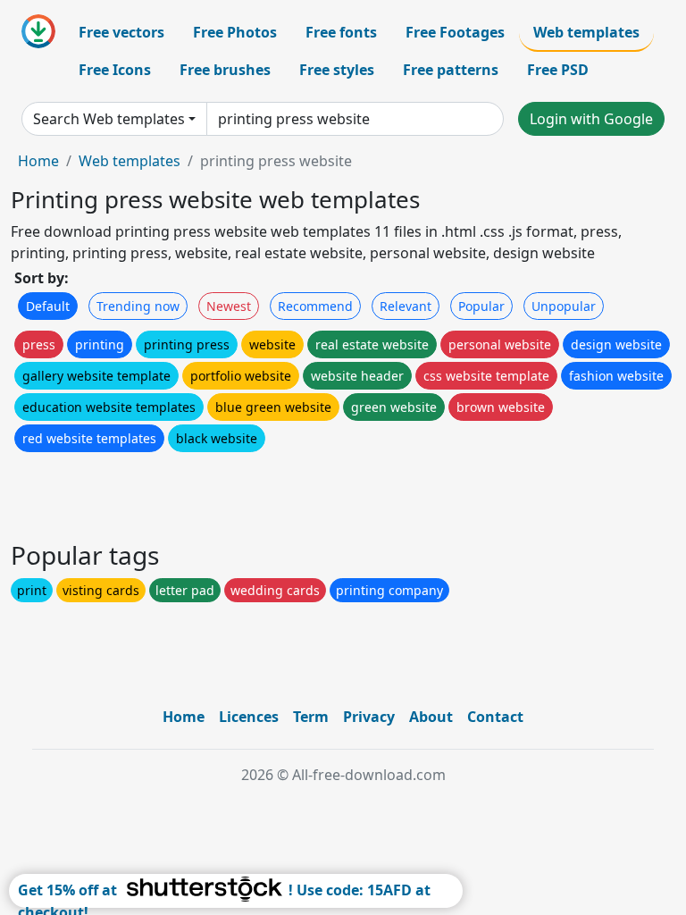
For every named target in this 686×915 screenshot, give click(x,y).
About (431, 716)
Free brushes (225, 70)
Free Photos (235, 32)
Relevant (405, 306)
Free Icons (115, 70)
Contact (495, 716)
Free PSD (558, 70)
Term (311, 716)
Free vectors (121, 32)
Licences (249, 716)
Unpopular (563, 306)
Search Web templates (109, 119)
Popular (481, 306)
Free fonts (341, 32)
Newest (228, 306)
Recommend (315, 306)
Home (38, 161)
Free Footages (455, 32)
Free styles (336, 70)
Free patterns (450, 70)
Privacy (369, 716)
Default (48, 306)
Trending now (138, 306)
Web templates (586, 32)
